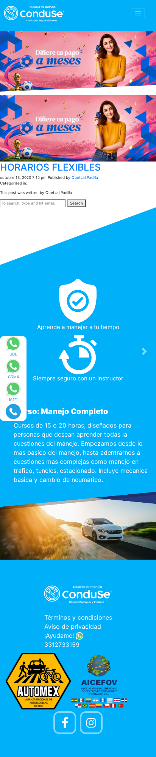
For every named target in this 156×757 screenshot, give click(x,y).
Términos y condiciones (78, 617)
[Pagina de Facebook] (64, 722)
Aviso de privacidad (72, 626)
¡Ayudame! (60, 635)
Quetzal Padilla (85, 177)
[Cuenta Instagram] (91, 722)
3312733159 (62, 644)
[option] (78, 383)
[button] (144, 351)
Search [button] (76, 203)
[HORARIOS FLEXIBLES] (78, 128)
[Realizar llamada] (13, 411)
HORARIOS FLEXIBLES (50, 167)
